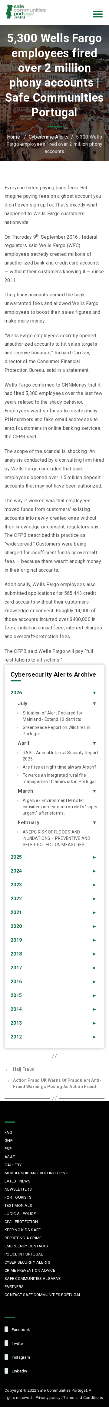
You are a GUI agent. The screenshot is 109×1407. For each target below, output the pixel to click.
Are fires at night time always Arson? (59, 767)
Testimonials (18, 1205)
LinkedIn (92, 4)
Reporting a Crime (23, 1238)
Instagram (79, 4)
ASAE (10, 1157)
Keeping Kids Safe (23, 1230)
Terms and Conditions (83, 1397)
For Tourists (18, 1197)
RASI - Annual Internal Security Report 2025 (60, 755)
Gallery (13, 1165)
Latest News (18, 1181)
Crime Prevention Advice (30, 1270)
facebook (20, 1329)
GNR (9, 1140)
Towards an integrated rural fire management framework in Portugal (59, 778)
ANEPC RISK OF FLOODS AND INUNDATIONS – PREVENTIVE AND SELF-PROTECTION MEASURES (56, 838)
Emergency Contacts (26, 1246)
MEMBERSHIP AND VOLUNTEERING (36, 1173)
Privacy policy (48, 1397)
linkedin (19, 1371)
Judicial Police (20, 1213)
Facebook (54, 4)
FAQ (8, 1132)
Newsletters (18, 1189)
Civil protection (21, 1221)
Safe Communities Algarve (33, 1278)
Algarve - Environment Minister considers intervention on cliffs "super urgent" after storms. (60, 806)
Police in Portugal (24, 1254)
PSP (8, 1148)
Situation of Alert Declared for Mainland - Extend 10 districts (53, 716)
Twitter (66, 4)
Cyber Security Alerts (27, 1262)
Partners (14, 1286)
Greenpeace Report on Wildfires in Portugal (56, 730)
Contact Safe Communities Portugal (43, 1294)
